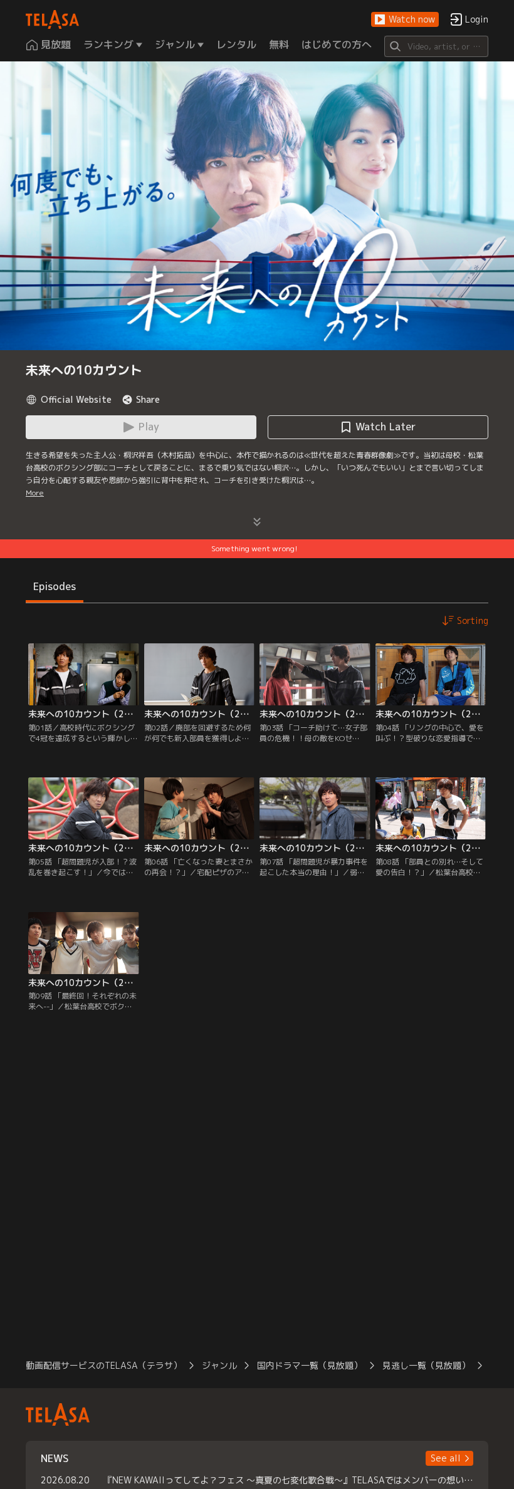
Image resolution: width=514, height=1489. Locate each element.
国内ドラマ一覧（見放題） (309, 1365)
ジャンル (219, 1365)
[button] (405, 20)
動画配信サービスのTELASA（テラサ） (104, 1365)
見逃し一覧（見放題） (426, 1365)
